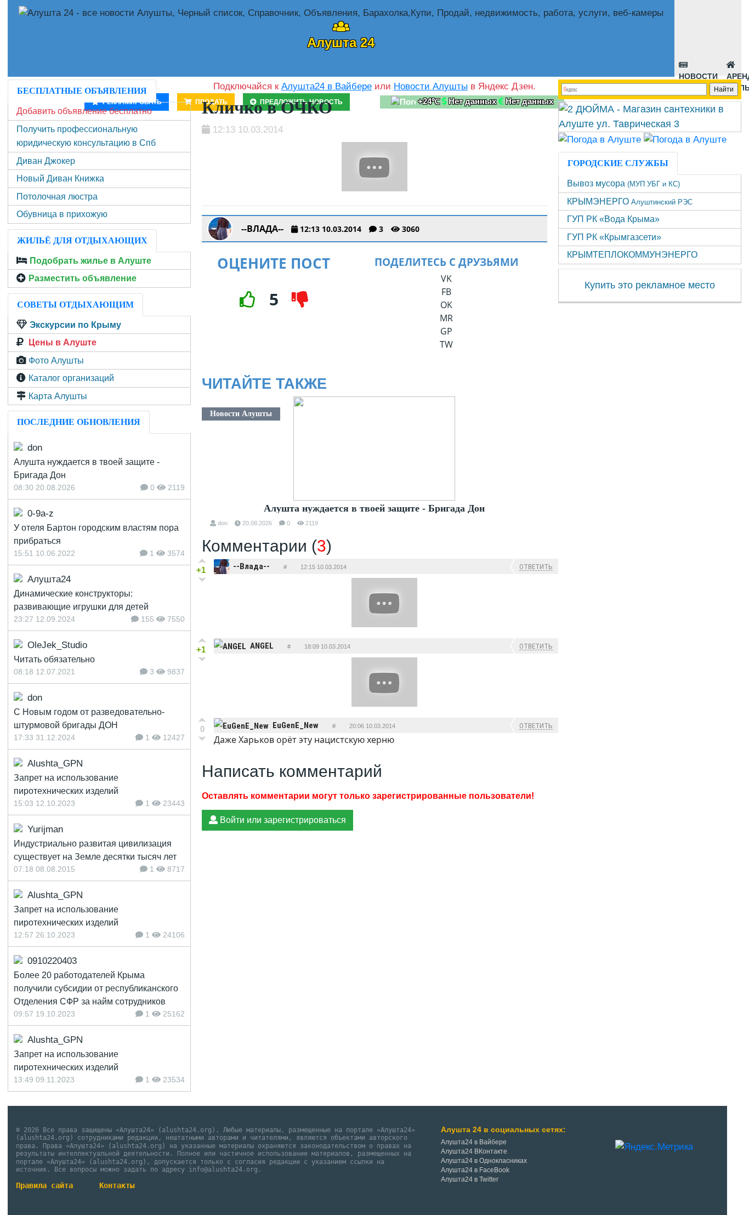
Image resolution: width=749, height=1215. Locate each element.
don (223, 523)
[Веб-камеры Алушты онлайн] (685, 139)
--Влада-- (262, 228)
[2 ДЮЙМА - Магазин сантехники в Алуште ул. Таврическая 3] (650, 116)
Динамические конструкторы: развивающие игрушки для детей (81, 600)
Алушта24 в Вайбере (474, 1142)
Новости (698, 74)
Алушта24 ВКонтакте (474, 1151)
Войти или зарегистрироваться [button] (282, 820)
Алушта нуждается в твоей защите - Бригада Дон (374, 508)
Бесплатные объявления (82, 90)
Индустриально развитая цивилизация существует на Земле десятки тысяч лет (95, 850)
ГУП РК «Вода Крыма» (613, 219)
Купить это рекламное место (650, 285)
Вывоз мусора (623, 183)
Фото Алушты (56, 360)
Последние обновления (78, 422)
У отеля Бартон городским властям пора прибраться (96, 534)
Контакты (116, 1185)
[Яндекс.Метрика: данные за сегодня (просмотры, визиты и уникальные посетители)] (654, 1147)
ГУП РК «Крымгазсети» (614, 237)
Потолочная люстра (57, 196)
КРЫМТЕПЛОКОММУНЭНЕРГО (632, 254)
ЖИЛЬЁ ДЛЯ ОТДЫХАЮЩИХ (82, 240)
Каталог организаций (71, 378)
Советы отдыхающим (75, 304)
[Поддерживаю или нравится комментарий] (202, 561)
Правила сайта (44, 1185)
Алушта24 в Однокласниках (484, 1161)
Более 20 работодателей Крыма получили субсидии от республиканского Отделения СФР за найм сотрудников (96, 988)
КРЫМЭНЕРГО (630, 201)
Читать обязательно (54, 659)
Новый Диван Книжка (60, 178)
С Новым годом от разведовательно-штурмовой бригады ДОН (89, 718)
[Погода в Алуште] (599, 139)
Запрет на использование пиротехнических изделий (66, 784)
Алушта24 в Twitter (469, 1179)
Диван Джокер (45, 161)
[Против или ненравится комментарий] (202, 579)
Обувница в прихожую (61, 214)
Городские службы (618, 163)
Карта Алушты (58, 396)
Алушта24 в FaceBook (475, 1170)
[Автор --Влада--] (219, 228)
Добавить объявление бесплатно (84, 111)
